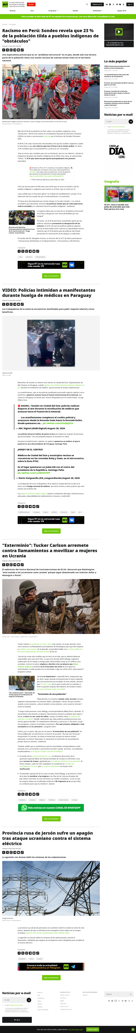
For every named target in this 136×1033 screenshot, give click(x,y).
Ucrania (74, 800)
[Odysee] (115, 1000)
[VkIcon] (106, 4)
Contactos (63, 998)
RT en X (17, 1020)
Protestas (64, 512)
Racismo (29, 257)
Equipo (62, 1001)
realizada (47, 136)
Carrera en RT (64, 1006)
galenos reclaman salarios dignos (33, 493)
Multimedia (97, 11)
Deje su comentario (51, 276)
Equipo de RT (121, 11)
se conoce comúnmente (50, 766)
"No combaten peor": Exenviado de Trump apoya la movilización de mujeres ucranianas (22, 695)
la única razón (46, 684)
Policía (46, 512)
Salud (73, 512)
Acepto (116, 127)
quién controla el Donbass (52, 751)
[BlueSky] (120, 4)
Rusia (31, 959)
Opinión (75, 11)
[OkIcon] (123, 4)
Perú (20, 257)
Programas (52, 11)
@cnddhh (32, 172)
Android (85, 995)
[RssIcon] (132, 1000)
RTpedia (39, 1007)
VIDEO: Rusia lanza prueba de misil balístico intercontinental (117, 67)
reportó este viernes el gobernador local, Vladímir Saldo (47, 933)
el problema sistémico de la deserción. (65, 761)
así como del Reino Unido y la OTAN (50, 689)
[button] (119, 31)
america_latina (40, 257)
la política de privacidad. (118, 127)
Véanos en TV (97, 4)
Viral (32, 11)
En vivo (31, 4)
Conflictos (22, 800)
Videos (39, 1001)
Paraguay (36, 512)
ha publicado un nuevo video (41, 644)
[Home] (5, 4)
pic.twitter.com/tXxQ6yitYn (58, 423)
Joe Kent (70, 649)
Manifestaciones (24, 512)
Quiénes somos (64, 995)
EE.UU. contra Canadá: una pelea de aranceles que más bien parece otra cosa (117, 206)
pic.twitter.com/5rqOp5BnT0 (54, 176)
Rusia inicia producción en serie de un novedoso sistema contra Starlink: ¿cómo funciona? (118, 103)
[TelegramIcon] (116, 4)
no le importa (36, 751)
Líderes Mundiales (42, 1010)
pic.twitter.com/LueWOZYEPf (34, 472)
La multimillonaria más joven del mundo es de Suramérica (116, 75)
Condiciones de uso (66, 1009)
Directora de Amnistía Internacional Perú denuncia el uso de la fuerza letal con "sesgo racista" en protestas (22, 230)
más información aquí (75, 1029)
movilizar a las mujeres (28, 649)
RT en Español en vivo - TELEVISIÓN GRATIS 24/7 (115, 44)
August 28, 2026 (56, 428)
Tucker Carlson (63, 800)
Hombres (32, 800)
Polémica (52, 800)
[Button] (87, 4)
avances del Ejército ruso (42, 756)
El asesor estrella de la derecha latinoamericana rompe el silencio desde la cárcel (117, 93)
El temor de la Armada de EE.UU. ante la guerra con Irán (119, 84)
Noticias (13, 11)
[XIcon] (113, 4)
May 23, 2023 (59, 179)
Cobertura (63, 1004)
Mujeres (42, 800)
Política (54, 512)
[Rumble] (110, 4)
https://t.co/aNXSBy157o (37, 176)
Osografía (111, 181)
